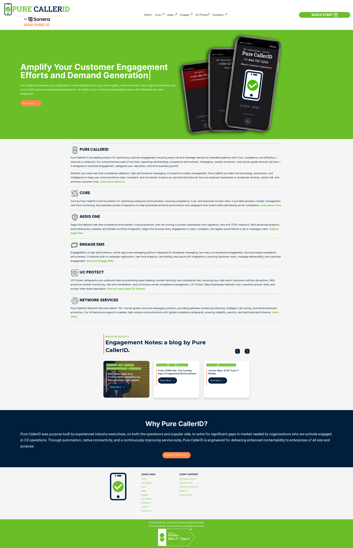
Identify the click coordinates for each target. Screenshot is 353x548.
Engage (184, 14)
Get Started (146, 483)
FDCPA (172, 365)
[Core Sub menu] (162, 15)
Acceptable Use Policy (193, 526)
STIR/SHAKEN (135, 368)
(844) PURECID (37, 25)
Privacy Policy (174, 526)
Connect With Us (175, 455)
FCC (121, 365)
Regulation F (182, 365)
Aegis (170, 14)
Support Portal (185, 483)
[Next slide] (247, 351)
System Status (185, 495)
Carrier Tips (212, 365)
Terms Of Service (157, 526)
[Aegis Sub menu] (175, 15)
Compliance (112, 365)
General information (227, 365)
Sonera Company (177, 522)
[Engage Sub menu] (190, 15)
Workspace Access (187, 479)
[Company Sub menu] (225, 15)
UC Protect (201, 14)
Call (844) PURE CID (188, 487)
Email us (183, 491)
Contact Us (146, 511)
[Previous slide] (237, 351)
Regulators (129, 365)
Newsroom (146, 503)
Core (158, 14)
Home (147, 14)
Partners (145, 507)
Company (218, 14)
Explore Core (29, 103)
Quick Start (322, 15)
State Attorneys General (117, 368)
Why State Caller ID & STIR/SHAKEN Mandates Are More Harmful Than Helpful (124, 377)
